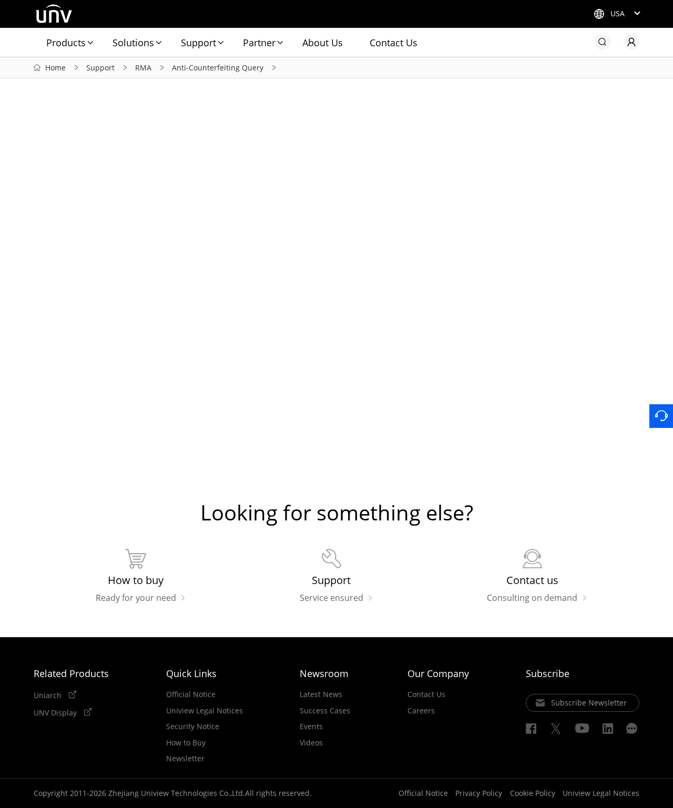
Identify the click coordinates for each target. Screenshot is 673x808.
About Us (322, 42)
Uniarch (49, 695)
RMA (143, 68)
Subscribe (547, 673)
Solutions (133, 42)
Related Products (71, 673)
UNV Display (56, 712)
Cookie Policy (532, 793)
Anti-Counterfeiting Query (217, 68)
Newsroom (324, 673)
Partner (259, 42)
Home (55, 68)
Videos (311, 742)
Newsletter (185, 758)
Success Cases (325, 710)
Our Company (438, 673)
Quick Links (191, 673)
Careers (421, 710)
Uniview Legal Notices (204, 710)
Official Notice (191, 694)
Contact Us (393, 42)
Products (66, 42)
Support (198, 42)
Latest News (321, 694)
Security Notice (192, 726)
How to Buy (186, 742)
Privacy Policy (478, 793)
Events (311, 726)
